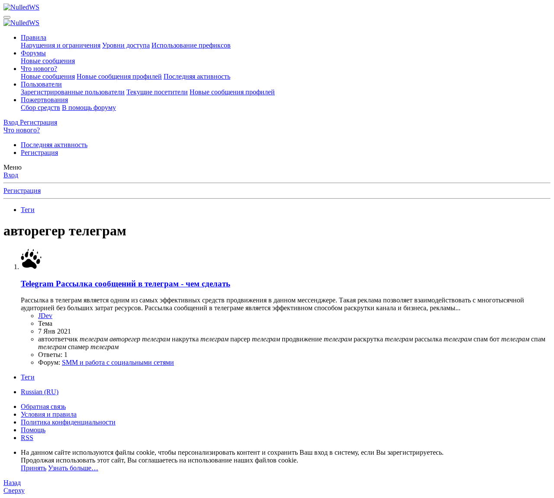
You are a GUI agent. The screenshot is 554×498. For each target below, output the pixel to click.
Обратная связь (43, 406)
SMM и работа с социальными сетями (118, 362)
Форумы (33, 53)
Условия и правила (49, 414)
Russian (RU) (39, 391)
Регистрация (39, 152)
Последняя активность (197, 76)
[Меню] (6, 17)
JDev (45, 315)
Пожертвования (44, 99)
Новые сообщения (48, 60)
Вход (10, 175)
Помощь (33, 430)
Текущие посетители (157, 92)
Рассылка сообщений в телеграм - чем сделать (125, 283)
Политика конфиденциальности (68, 422)
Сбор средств (40, 107)
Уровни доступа (126, 45)
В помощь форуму (89, 107)
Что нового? (39, 68)
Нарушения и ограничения (60, 45)
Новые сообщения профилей (119, 76)
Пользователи (41, 84)
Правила (33, 37)
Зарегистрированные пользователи (73, 92)
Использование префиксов (191, 45)
